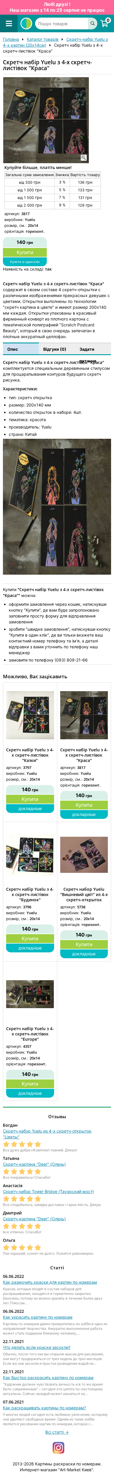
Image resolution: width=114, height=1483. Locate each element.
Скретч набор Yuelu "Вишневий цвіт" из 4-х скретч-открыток (84, 894)
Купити (25, 252)
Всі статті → (57, 1432)
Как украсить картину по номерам (37, 1317)
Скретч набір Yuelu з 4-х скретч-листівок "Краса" (84, 755)
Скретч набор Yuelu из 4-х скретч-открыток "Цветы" (47, 1133)
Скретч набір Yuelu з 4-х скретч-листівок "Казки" (30, 755)
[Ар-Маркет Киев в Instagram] (58, 1447)
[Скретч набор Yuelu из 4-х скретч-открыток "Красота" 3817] (26, 23)
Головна (11, 39)
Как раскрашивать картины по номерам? (44, 1407)
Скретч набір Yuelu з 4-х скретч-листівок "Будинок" (30, 894)
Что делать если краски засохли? (36, 1347)
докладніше (30, 808)
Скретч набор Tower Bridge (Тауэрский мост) (48, 1191)
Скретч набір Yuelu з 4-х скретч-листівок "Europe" (30, 1034)
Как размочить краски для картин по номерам (50, 1282)
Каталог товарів (42, 39)
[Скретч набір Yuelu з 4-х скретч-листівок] (46, 120)
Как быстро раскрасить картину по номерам (48, 1377)
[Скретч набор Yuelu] (84, 854)
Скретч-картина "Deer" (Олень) (34, 1164)
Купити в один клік (25, 262)
